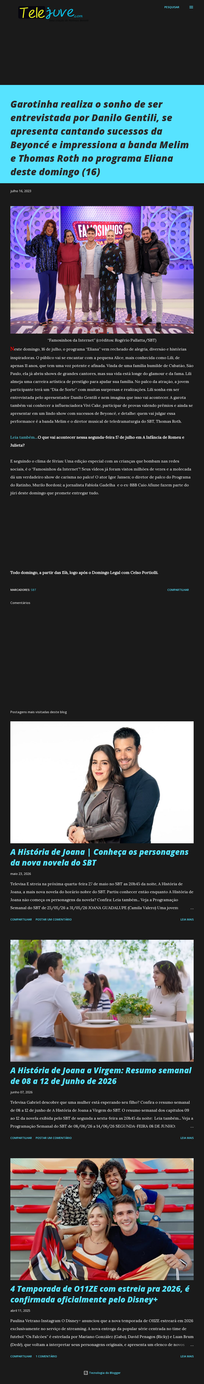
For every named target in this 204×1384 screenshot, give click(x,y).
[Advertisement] (102, 57)
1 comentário (46, 1356)
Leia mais (187, 919)
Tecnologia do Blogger (104, 1373)
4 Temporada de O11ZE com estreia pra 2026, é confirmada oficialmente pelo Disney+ (99, 1294)
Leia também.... (24, 437)
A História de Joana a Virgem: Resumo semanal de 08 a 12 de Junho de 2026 (100, 1075)
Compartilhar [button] (178, 590)
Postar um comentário (54, 919)
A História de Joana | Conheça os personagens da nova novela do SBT (99, 857)
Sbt (33, 590)
